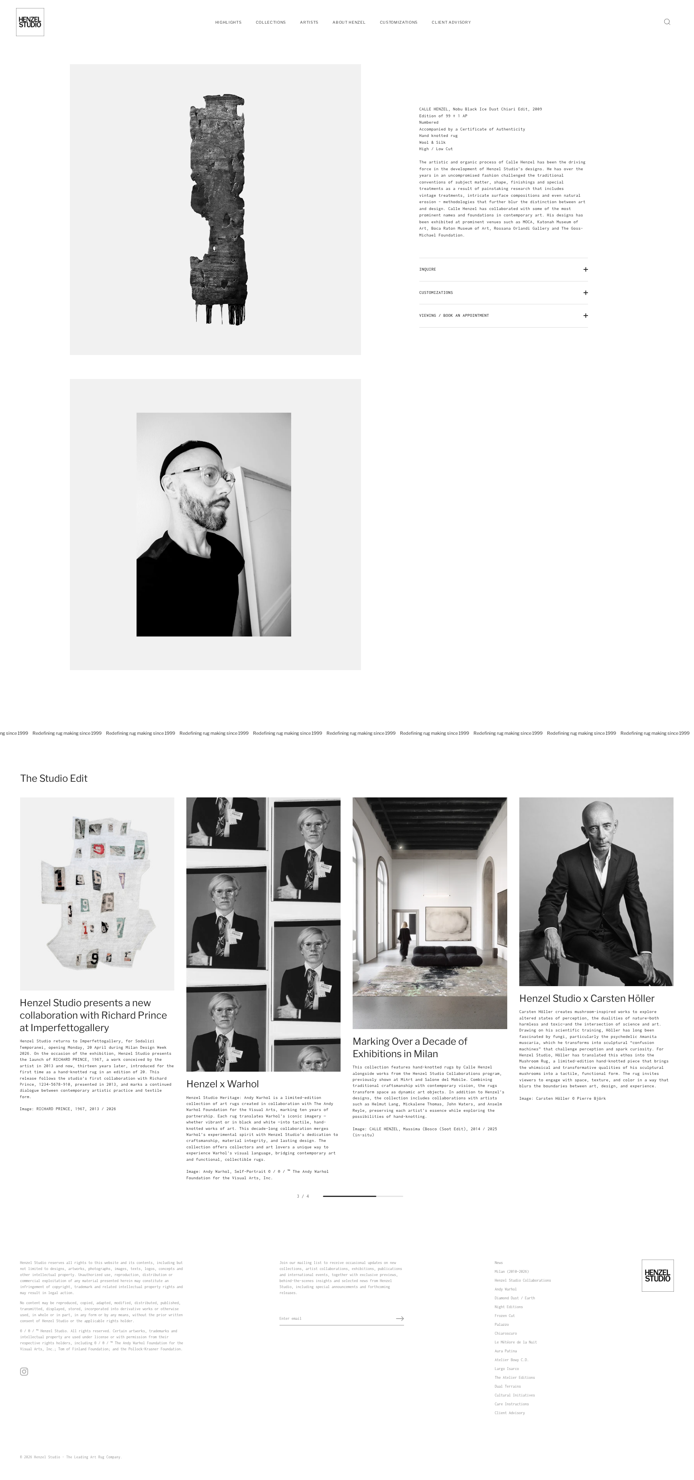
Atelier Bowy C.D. (512, 1360)
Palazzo (502, 1324)
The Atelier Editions (515, 1377)
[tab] (503, 172)
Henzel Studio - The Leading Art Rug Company (77, 1457)
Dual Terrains (508, 1386)
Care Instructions (512, 1404)
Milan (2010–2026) (512, 1271)
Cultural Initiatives (515, 1395)
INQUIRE (427, 269)
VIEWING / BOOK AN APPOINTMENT (454, 315)
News (499, 1262)
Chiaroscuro (506, 1333)
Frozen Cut (505, 1315)
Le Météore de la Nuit (516, 1342)
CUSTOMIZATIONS (436, 292)
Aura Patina (506, 1351)
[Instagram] (24, 1371)
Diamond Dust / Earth (515, 1298)
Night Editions (509, 1307)
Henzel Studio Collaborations (523, 1280)
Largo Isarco (507, 1368)
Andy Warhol (506, 1289)
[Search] (667, 22)
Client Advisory (510, 1413)
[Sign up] (400, 1319)
